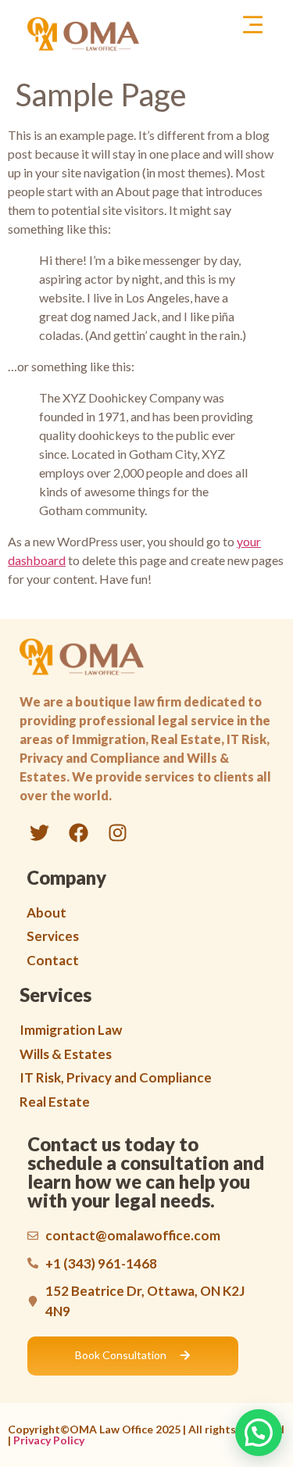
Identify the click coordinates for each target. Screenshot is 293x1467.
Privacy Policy (48, 1440)
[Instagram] (117, 833)
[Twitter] (39, 833)
